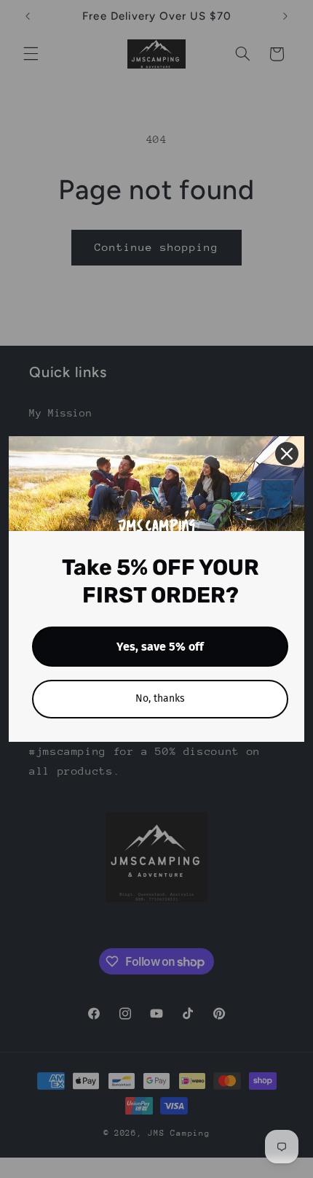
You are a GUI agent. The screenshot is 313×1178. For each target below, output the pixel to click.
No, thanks (160, 698)
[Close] (286, 453)
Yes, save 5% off (160, 647)
